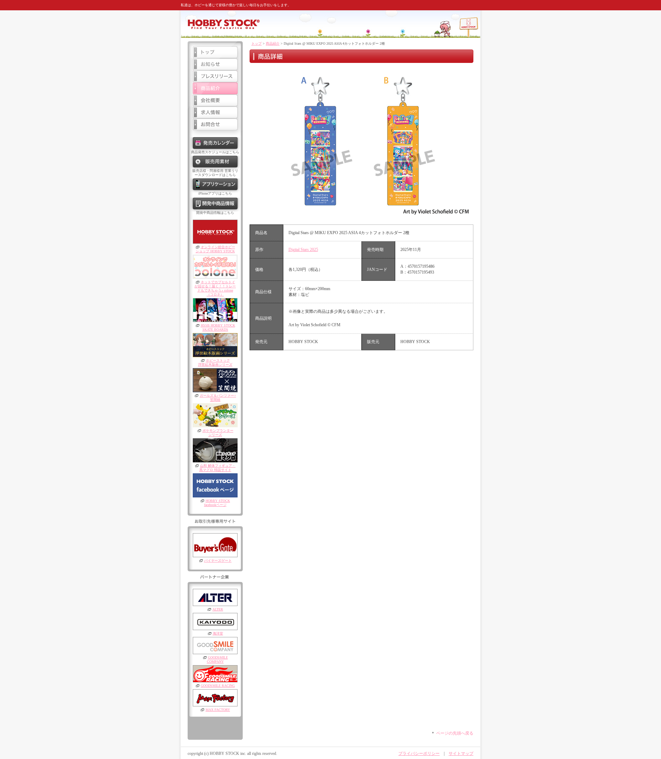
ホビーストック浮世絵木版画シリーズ (215, 362)
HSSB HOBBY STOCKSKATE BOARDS (218, 327)
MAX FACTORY (218, 710)
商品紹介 (273, 43)
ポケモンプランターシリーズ (217, 433)
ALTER (217, 609)
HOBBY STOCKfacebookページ (217, 503)
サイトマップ (461, 753)
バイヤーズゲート (218, 560)
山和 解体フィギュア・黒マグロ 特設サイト (217, 468)
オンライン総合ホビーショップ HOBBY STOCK (215, 249)
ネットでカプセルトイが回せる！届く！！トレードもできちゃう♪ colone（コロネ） (215, 288)
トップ (256, 43)
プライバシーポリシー (419, 753)
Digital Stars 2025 (303, 249)
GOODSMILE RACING (218, 686)
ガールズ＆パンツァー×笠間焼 (218, 398)
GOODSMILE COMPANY (217, 659)
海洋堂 (218, 633)
